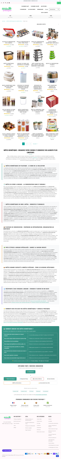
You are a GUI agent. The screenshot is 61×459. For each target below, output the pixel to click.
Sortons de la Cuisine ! (41, 431)
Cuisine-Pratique (8, 455)
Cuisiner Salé (15, 391)
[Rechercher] (58, 9)
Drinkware (38, 391)
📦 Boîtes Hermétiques (10, 378)
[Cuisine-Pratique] (6, 9)
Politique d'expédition (17, 419)
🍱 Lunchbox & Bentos (37, 378)
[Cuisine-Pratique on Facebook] (3, 2)
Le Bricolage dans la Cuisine (53, 445)
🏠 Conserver (30, 371)
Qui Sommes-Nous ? (17, 421)
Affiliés (15, 427)
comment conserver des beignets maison (40, 302)
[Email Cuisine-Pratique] (1, 2)
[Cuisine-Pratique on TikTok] (7, 2)
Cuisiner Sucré (24, 391)
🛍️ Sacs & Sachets (51, 378)
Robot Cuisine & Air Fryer (52, 428)
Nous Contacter (16, 423)
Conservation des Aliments (41, 394)
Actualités (50, 421)
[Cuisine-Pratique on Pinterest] (5, 2)
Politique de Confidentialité (30, 425)
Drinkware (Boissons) (52, 437)
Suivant (35, 143)
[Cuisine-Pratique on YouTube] (9, 2)
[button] (25, 6)
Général (49, 419)
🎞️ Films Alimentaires (17, 382)
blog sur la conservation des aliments (38, 301)
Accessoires (45, 391)
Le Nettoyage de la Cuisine (53, 447)
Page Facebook (28, 430)
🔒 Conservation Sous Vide (44, 382)
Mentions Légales (28, 427)
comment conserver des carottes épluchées (20, 302)
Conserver (35, 157)
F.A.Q (14, 425)
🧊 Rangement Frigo (24, 378)
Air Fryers (31, 391)
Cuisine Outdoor (51, 443)
